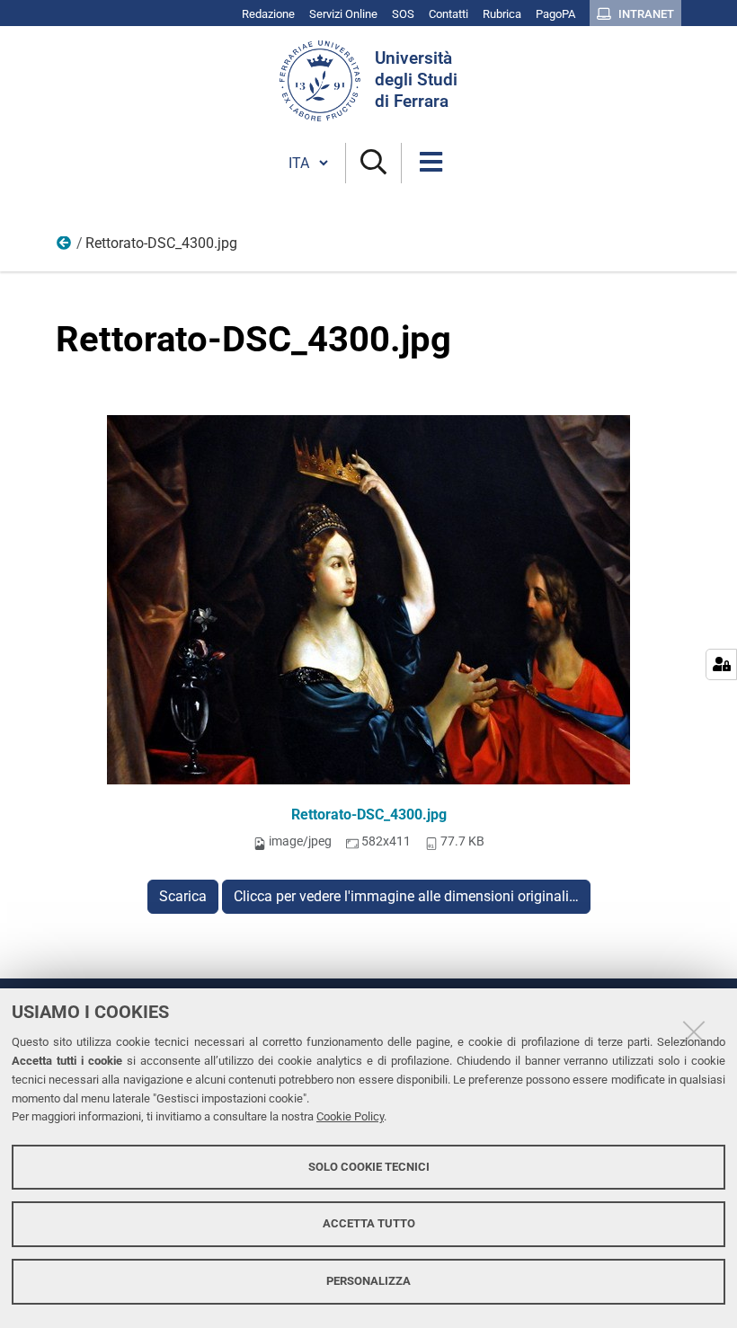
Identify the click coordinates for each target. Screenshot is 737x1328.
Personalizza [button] (368, 1281)
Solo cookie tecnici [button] (369, 1166)
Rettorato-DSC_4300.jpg (369, 814)
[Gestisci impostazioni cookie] (721, 664)
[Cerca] (373, 163)
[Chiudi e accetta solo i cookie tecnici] (693, 1031)
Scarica (183, 896)
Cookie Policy (350, 1116)
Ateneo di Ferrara (65, 247)
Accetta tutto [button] (369, 1223)
